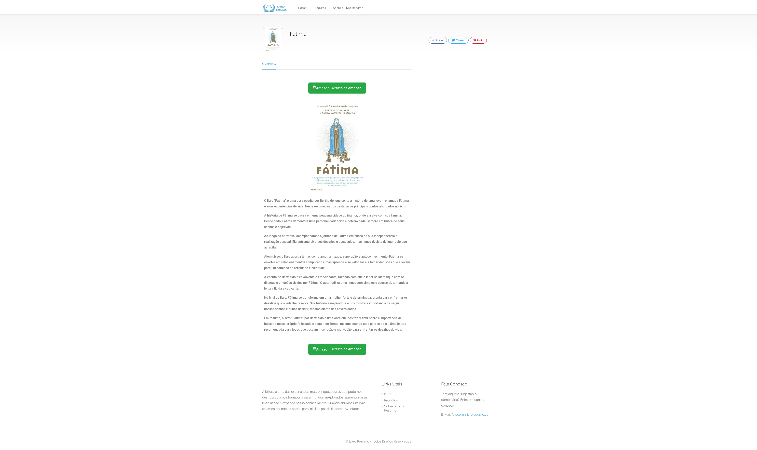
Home (302, 8)
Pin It (479, 40)
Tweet (460, 40)
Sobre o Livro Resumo (348, 8)
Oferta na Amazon (346, 88)
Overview (269, 64)
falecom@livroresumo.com (471, 414)
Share (439, 40)
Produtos (320, 8)
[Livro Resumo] (275, 8)
